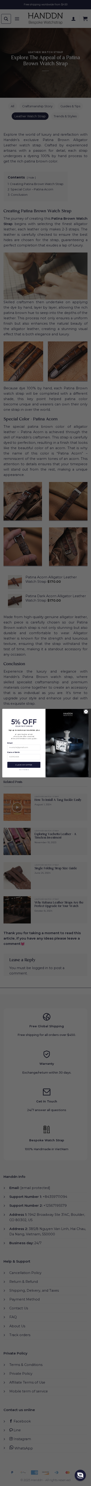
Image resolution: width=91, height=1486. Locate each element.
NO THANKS (24, 769)
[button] (80, 1475)
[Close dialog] (86, 712)
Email (9, 743)
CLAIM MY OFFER (23, 765)
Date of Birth (13, 752)
